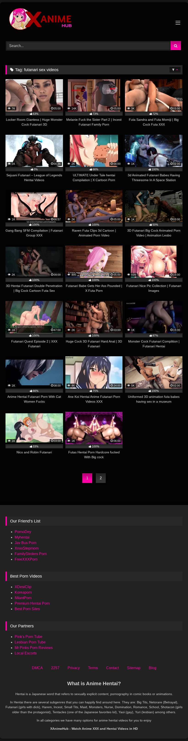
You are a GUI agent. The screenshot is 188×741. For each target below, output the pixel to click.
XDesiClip (23, 587)
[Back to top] (174, 727)
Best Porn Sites (27, 609)
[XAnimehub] (94, 20)
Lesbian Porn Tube (30, 642)
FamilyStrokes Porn (31, 554)
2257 (55, 668)
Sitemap (134, 668)
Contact (112, 668)
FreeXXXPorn (26, 559)
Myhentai (22, 537)
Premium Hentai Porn (32, 603)
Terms (93, 668)
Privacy (74, 668)
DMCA (37, 668)
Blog (152, 668)
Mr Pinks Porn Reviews (34, 648)
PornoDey (23, 532)
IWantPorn (23, 598)
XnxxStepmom (27, 548)
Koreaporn (23, 592)
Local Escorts (26, 653)
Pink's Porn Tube (28, 637)
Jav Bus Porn (25, 543)
